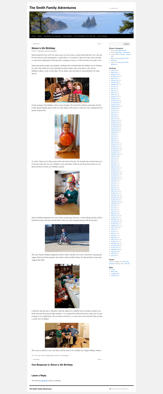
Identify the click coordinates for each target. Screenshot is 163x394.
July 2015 (113, 134)
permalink (66, 355)
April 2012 (114, 212)
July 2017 (113, 86)
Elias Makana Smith (121, 50)
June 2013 (113, 184)
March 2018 (114, 78)
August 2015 (114, 132)
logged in (44, 380)
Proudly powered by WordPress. (120, 389)
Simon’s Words (102, 36)
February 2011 (115, 239)
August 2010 (114, 251)
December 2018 (115, 76)
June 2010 (113, 255)
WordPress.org (115, 275)
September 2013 (115, 178)
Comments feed (115, 273)
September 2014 (115, 154)
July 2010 (113, 253)
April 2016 (114, 116)
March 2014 (114, 166)
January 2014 (114, 170)
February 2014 (115, 168)
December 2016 (115, 100)
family (48, 355)
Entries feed (114, 271)
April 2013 (114, 188)
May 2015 (113, 138)
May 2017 (113, 90)
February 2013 (115, 192)
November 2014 (115, 150)
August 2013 (114, 180)
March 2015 (114, 142)
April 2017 (114, 92)
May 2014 (113, 162)
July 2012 (113, 206)
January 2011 (114, 241)
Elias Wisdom (67, 36)
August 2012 (114, 204)
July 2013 (113, 182)
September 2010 (115, 249)
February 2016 (115, 120)
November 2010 (115, 245)
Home (34, 36)
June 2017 (113, 88)
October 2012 (114, 200)
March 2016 (114, 118)
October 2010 (114, 247)
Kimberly (54, 51)
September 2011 (115, 226)
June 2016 (113, 112)
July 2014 (113, 158)
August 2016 (114, 108)
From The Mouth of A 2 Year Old (84, 36)
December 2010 (115, 243)
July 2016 (113, 110)
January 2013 (114, 194)
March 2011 (114, 237)
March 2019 (114, 72)
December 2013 (115, 172)
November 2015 (115, 126)
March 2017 (114, 94)
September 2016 (115, 106)
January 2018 (114, 82)
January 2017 (114, 98)
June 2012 (113, 208)
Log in (112, 269)
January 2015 (114, 146)
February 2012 (115, 216)
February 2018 (115, 80)
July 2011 (113, 229)
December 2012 (115, 196)
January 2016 (114, 122)
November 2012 (115, 198)
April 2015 (114, 140)
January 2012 (114, 218)
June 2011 (113, 231)
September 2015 (115, 130)
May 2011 (113, 233)
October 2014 (114, 152)
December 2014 (115, 148)
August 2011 (114, 227)
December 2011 (115, 220)
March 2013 (114, 190)
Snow (100, 44)
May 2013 (113, 186)
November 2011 (115, 222)
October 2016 (114, 104)
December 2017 (115, 84)
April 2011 (114, 235)
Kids (52, 355)
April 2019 (114, 70)
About (40, 36)
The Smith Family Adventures (52, 7)
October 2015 (114, 128)
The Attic (127, 263)
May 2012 (113, 210)
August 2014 (114, 156)
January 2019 (114, 74)
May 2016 (113, 114)
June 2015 (113, 136)
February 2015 (115, 144)
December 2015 (115, 124)
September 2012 (115, 202)
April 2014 (114, 164)
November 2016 (115, 102)
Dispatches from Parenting (52, 36)
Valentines (36, 44)
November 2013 (115, 174)
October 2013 (114, 176)
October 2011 (114, 224)
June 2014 (113, 160)
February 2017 (115, 96)
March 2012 (114, 214)
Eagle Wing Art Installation (122, 52)
